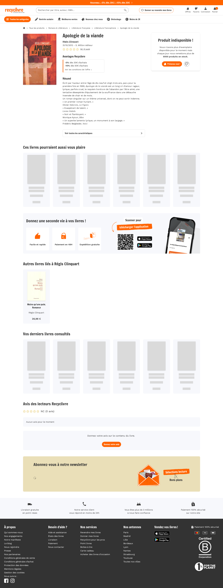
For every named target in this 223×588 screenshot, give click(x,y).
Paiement (53, 543)
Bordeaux (128, 543)
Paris (125, 532)
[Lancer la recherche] (125, 10)
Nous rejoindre (11, 547)
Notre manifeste (12, 540)
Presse (7, 550)
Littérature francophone (105, 28)
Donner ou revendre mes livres (158, 10)
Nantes (127, 550)
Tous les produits (36, 28)
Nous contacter (56, 547)
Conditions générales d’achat (19, 561)
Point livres (86, 543)
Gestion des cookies (14, 572)
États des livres (56, 536)
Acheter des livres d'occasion (95, 554)
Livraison (52, 540)
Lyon (125, 547)
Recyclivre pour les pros (92, 540)
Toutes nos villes (131, 561)
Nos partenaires (12, 554)
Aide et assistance (57, 532)
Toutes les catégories (19, 19)
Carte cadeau (87, 550)
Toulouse (128, 558)
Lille (125, 540)
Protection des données (16, 565)
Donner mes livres (89, 536)
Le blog (8, 543)
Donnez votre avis (111, 444)
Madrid (126, 536)
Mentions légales (12, 569)
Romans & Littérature (58, 28)
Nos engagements (13, 536)
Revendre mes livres (90, 532)
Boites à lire (86, 547)
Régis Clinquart (70, 41)
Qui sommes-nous (13, 532)
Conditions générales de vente (19, 558)
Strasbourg (129, 554)
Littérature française (81, 28)
